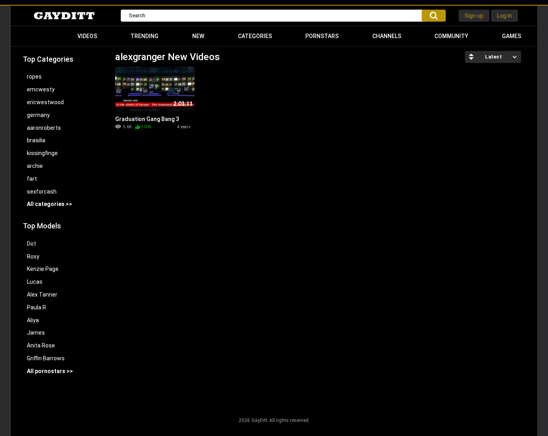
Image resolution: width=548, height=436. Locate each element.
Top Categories (48, 59)
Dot (31, 243)
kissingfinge (42, 153)
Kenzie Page (43, 269)
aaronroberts (44, 128)
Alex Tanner (42, 294)
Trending (144, 36)
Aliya (33, 320)
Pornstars (322, 36)
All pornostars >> (50, 371)
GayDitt (260, 420)
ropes (34, 76)
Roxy (33, 256)
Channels (386, 36)
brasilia (36, 140)
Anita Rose (41, 345)
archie (35, 166)
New (198, 36)
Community (451, 36)
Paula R (36, 307)
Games (511, 36)
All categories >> (49, 204)
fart (32, 179)
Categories (255, 36)
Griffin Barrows (46, 358)
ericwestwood (45, 102)
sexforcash (42, 191)
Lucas (35, 282)
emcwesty (41, 89)
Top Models (42, 226)
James (36, 332)
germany (38, 115)
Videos (87, 36)
